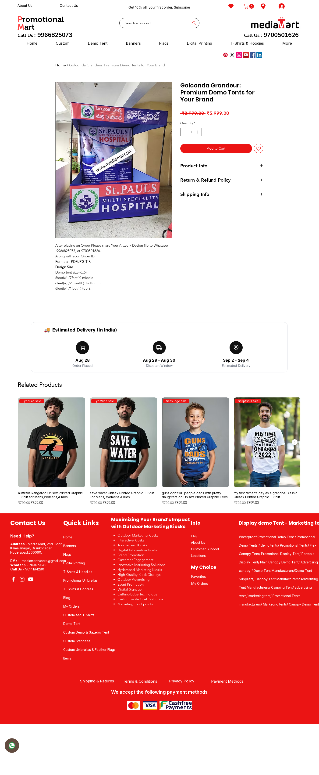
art (29, 27)
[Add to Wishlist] (258, 148)
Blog (66, 598)
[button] (249, 6)
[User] (12, 745)
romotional (43, 19)
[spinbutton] (191, 132)
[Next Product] (295, 442)
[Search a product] (194, 23)
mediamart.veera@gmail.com (44, 561)
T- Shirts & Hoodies (78, 589)
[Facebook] (252, 55)
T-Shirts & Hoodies (77, 572)
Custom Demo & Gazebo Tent (86, 632)
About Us (25, 5)
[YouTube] (246, 55)
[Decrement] (184, 132)
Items (67, 658)
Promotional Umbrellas (80, 580)
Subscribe (182, 6)
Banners (69, 546)
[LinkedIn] (259, 55)
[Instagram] (239, 55)
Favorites (198, 576)
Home (60, 65)
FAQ (194, 536)
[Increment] (198, 132)
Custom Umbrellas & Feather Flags (89, 650)
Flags (67, 554)
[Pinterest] (225, 55)
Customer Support (205, 549)
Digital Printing (74, 563)
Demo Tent (71, 624)
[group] (159, 453)
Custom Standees (76, 641)
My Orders (71, 606)
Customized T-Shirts (78, 615)
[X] (232, 55)
